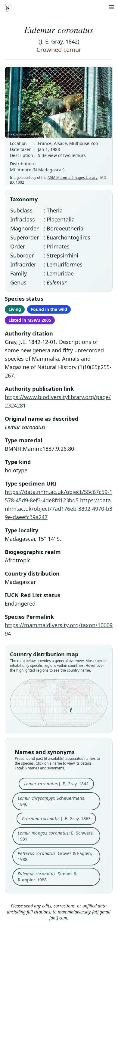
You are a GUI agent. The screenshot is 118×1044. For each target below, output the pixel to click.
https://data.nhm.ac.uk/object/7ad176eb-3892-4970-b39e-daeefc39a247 (58, 509)
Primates (58, 246)
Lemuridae (60, 273)
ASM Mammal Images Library (73, 177)
